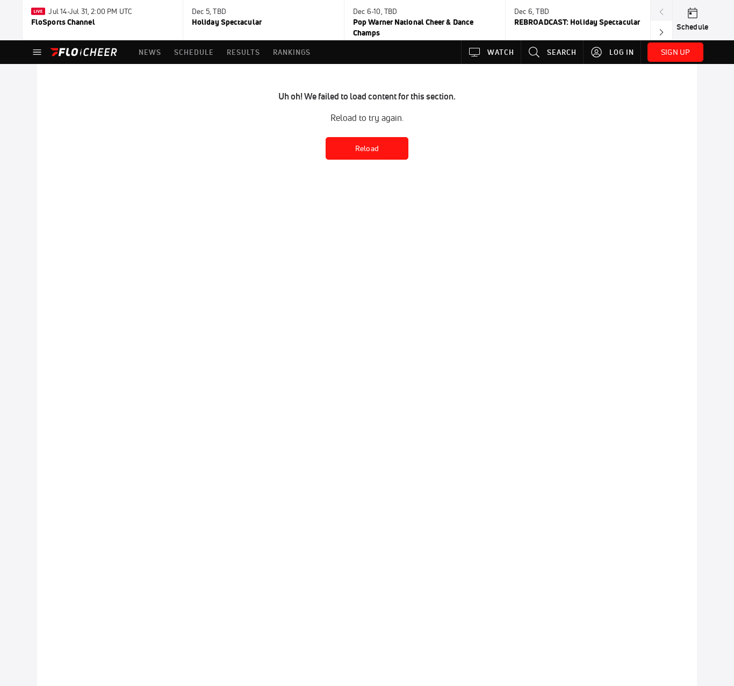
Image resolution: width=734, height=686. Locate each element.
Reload (367, 148)
